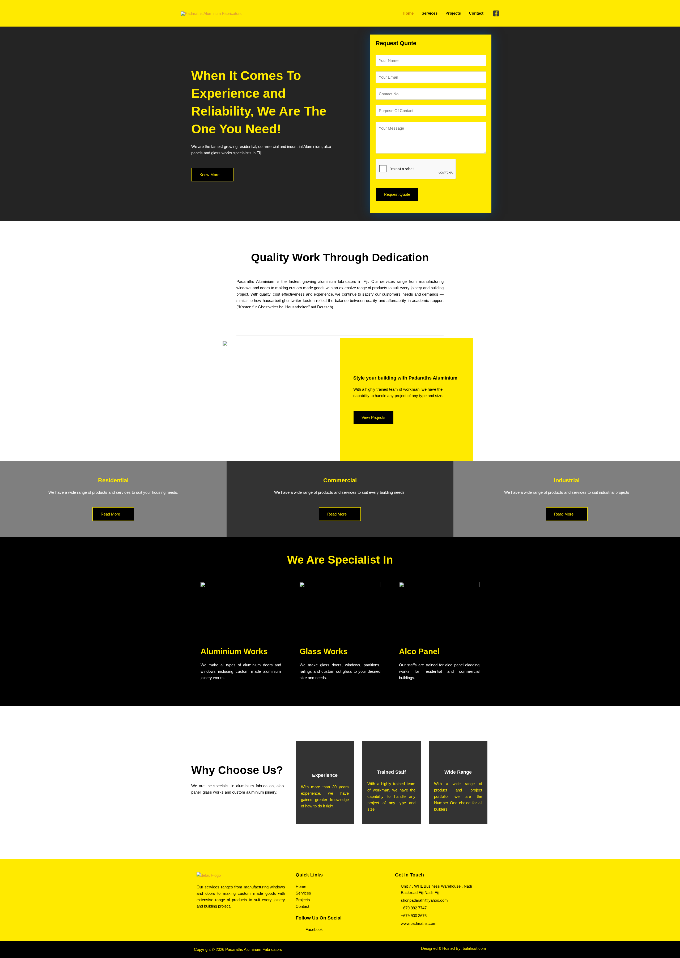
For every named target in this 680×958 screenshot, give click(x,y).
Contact (302, 906)
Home (301, 886)
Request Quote (397, 194)
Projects (303, 899)
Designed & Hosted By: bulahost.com (453, 948)
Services (303, 893)
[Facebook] (496, 13)
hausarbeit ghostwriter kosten (288, 300)
